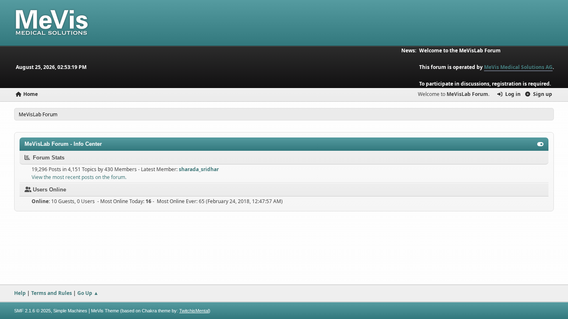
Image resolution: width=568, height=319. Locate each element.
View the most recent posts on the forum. (79, 177)
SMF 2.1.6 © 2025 (32, 310)
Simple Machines (70, 310)
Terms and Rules (51, 293)
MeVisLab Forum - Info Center (63, 144)
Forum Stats (47, 158)
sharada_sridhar (199, 169)
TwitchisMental (194, 310)
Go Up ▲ (88, 293)
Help (20, 293)
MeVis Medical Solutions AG (518, 67)
